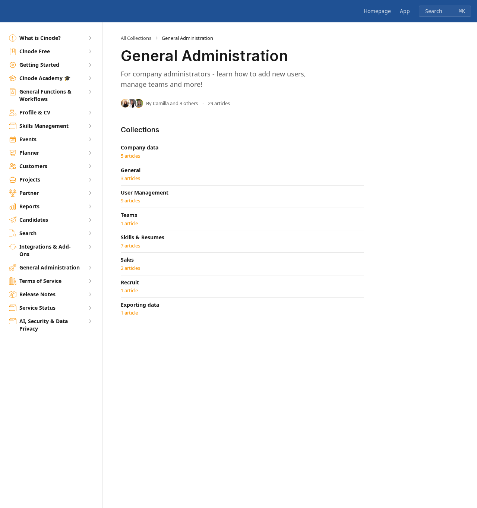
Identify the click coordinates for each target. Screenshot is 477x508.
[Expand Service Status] (90, 308)
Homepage (377, 11)
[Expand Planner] (90, 153)
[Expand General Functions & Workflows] (90, 91)
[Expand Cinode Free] (90, 51)
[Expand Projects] (90, 179)
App (405, 11)
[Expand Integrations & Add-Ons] (90, 247)
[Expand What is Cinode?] (90, 38)
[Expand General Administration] (90, 267)
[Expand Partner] (90, 193)
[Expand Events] (90, 139)
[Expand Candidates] (90, 220)
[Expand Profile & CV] (90, 112)
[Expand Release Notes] (90, 294)
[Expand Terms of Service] (90, 281)
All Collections (136, 38)
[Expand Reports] (90, 206)
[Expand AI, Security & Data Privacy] (90, 321)
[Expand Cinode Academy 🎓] (90, 78)
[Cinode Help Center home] (7, 11)
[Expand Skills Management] (90, 126)
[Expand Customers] (90, 166)
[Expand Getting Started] (90, 65)
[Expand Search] (90, 233)
